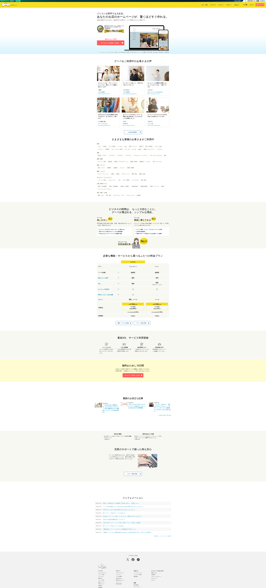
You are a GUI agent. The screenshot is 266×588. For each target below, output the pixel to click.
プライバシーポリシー (156, 576)
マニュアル (118, 574)
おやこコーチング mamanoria (155, 92)
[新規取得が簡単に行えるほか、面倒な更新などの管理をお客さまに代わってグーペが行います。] (118, 277)
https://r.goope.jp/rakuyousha (154, 125)
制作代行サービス (120, 580)
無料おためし (259, 4)
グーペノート (119, 582)
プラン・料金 (204, 5)
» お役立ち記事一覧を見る (164, 415)
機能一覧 (100, 578)
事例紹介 (100, 585)
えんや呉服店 (101, 92)
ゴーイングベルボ (102, 123)
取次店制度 (136, 585)
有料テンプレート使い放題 (105, 294)
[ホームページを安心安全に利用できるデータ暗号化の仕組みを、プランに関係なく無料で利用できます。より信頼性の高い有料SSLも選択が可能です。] (118, 283)
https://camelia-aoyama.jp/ (128, 125)
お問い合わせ (119, 578)
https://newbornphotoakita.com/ (130, 93)
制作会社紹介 (119, 583)
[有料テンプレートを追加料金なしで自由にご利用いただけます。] (118, 294)
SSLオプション (101, 583)
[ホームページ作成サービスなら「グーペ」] (8, 5)
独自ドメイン (101, 582)
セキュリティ (154, 578)
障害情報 (136, 576)
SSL (99, 283)
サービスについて (102, 572)
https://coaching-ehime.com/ (154, 93)
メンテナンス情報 (137, 574)
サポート (228, 5)
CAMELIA (125, 123)
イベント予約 (101, 580)
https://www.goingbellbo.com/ (104, 125)
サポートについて (120, 572)
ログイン (252, 5)
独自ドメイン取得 (103, 278)
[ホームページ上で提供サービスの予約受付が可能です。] (118, 289)
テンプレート (213, 5)
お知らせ (236, 5)
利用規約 (153, 574)
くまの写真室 (126, 92)
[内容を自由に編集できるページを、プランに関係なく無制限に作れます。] (118, 272)
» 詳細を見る (107, 439)
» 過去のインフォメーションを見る (162, 536)
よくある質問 (119, 576)
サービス (220, 5)
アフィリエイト (137, 586)
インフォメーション (138, 572)
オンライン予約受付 (103, 289)
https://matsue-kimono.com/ (104, 93)
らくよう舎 (150, 123)
